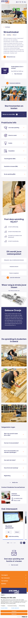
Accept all (14, 611)
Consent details (4, 608)
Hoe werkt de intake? (10, 460)
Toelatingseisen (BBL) (9, 158)
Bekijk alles (15, 482)
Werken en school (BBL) (9, 114)
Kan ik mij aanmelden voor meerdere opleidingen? (11, 451)
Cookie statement (15, 608)
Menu (25, 2)
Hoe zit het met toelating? (11, 468)
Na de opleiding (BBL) (9, 174)
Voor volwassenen (5, 578)
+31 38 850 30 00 (18, 498)
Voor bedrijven (4, 580)
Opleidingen (7, 27)
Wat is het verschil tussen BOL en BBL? (11, 434)
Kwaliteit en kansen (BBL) (11, 166)
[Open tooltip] (17, 114)
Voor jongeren (4, 575)
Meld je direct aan (11, 56)
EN (18, 2)
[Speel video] (14, 93)
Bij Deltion (3, 583)
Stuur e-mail (17, 500)
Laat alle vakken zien (15, 277)
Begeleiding (7, 475)
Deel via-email (14, 565)
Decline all (14, 614)
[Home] (5, 2)
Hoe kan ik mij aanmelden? (11, 443)
